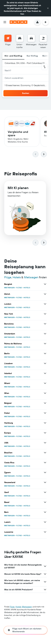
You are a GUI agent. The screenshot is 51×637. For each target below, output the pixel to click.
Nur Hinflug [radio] (32, 56)
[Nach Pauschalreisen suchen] (43, 38)
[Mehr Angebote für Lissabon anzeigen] (45, 363)
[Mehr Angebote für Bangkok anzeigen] (45, 284)
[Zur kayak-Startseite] (18, 22)
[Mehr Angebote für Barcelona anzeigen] (45, 323)
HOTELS (27, 287)
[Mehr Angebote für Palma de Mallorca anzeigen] (45, 343)
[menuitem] (8, 42)
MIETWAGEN (9, 287)
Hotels (17, 277)
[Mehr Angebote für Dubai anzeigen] (45, 413)
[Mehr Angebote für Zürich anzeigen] (45, 294)
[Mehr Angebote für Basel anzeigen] (45, 502)
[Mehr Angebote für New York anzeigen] (45, 314)
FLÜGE (19, 287)
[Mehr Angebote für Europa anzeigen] (45, 432)
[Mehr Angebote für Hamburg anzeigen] (45, 423)
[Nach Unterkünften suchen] (19, 38)
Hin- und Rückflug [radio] (13, 56)
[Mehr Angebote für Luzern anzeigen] (45, 522)
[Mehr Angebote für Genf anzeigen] (45, 492)
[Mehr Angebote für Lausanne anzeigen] (45, 532)
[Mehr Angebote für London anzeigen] (45, 304)
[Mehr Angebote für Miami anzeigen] (45, 383)
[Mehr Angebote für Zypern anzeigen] (45, 472)
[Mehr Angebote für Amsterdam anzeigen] (45, 333)
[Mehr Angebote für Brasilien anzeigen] (45, 452)
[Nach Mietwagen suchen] (31, 38)
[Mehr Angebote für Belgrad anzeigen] (45, 403)
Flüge (7, 277)
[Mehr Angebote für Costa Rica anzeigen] (45, 462)
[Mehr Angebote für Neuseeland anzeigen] (45, 482)
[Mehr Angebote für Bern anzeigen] (45, 512)
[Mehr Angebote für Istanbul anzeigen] (45, 373)
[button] (48, 8)
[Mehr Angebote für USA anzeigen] (45, 442)
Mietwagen (31, 277)
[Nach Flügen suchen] (8, 38)
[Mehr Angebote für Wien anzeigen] (45, 393)
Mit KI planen (18, 188)
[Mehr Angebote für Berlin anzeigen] (45, 353)
